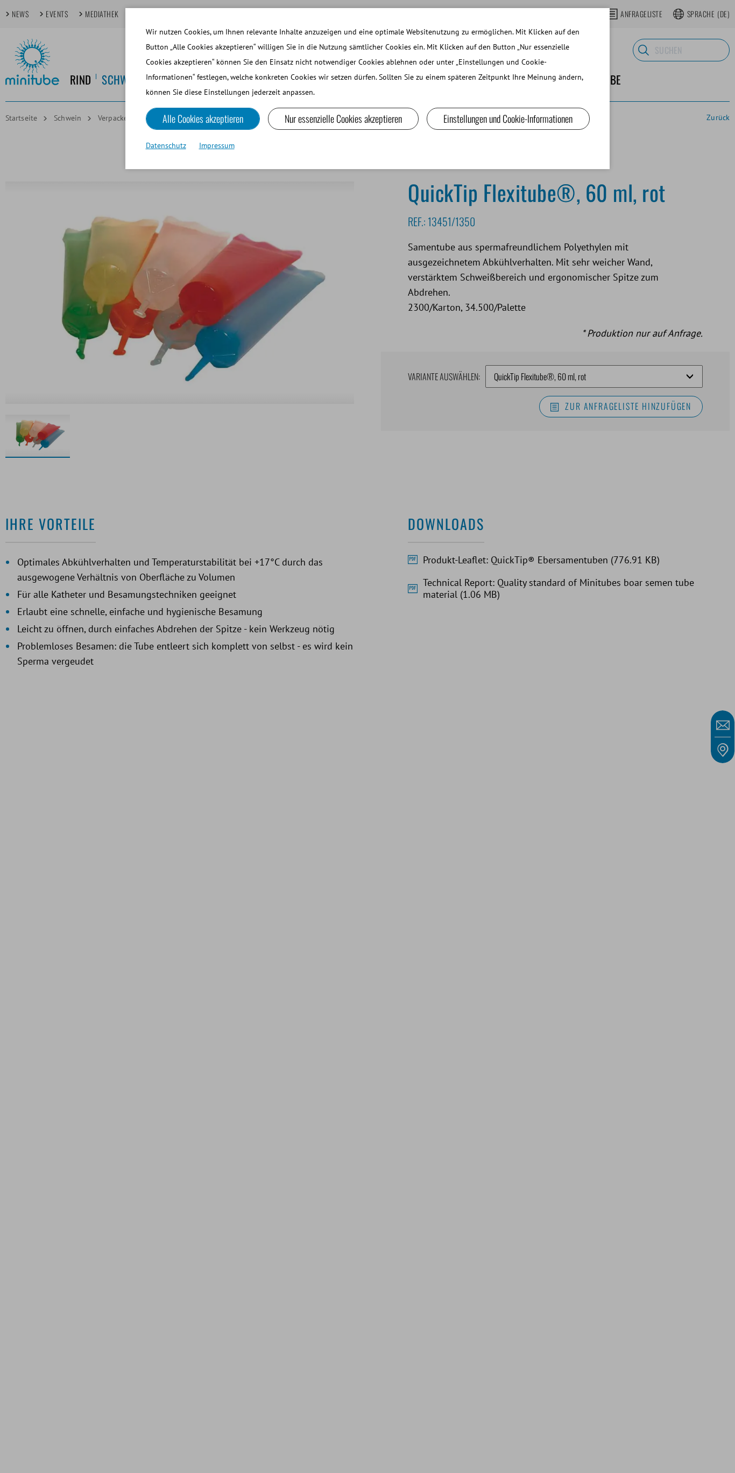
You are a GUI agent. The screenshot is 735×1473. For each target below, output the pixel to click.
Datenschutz (166, 145)
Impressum (217, 145)
